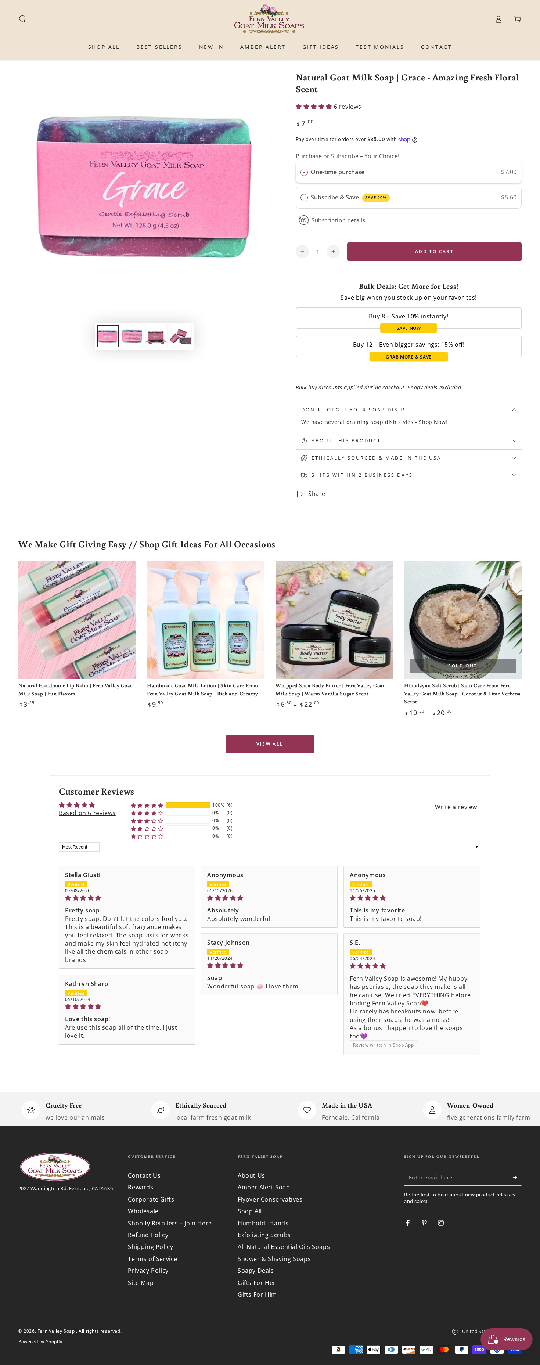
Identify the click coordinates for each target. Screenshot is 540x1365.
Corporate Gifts (151, 1199)
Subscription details (339, 220)
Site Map (141, 1283)
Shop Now (432, 421)
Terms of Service (152, 1259)
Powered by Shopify (40, 1342)
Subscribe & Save (349, 197)
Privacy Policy (148, 1271)
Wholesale (143, 1211)
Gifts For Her (257, 1283)
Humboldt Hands (263, 1223)
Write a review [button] (456, 807)
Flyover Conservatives (270, 1199)
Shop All (250, 1211)
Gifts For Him (257, 1294)
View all (269, 744)
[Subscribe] (517, 1177)
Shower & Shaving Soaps (274, 1259)
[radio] (304, 172)
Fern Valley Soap (56, 1331)
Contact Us (144, 1175)
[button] (22, 19)
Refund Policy (148, 1235)
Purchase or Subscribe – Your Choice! (347, 156)
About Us (251, 1175)
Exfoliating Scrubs (264, 1235)
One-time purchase (337, 172)
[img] (127, 898)
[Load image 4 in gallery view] (181, 336)
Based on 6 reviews (87, 813)
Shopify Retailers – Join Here (170, 1223)
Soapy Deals (256, 1271)
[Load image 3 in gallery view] (156, 336)
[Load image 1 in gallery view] (108, 336)
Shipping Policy (150, 1247)
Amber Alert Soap (264, 1187)
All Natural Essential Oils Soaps (284, 1247)
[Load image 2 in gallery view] (132, 336)
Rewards (140, 1187)
